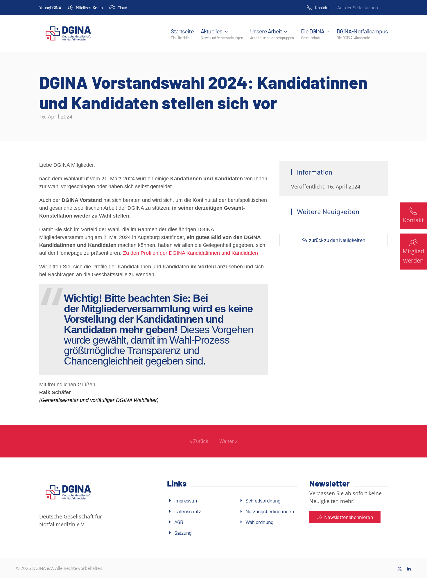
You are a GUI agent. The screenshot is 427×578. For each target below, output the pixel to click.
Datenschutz (187, 511)
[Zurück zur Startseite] (68, 33)
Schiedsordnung (263, 500)
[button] (222, 33)
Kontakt (322, 7)
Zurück (200, 441)
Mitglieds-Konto (89, 7)
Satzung (183, 532)
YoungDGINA (50, 7)
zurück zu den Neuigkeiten (337, 240)
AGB (178, 522)
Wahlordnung (259, 522)
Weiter (226, 441)
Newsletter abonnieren (348, 517)
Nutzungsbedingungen (269, 511)
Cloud (122, 7)
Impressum (186, 500)
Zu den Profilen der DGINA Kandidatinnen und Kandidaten (190, 253)
